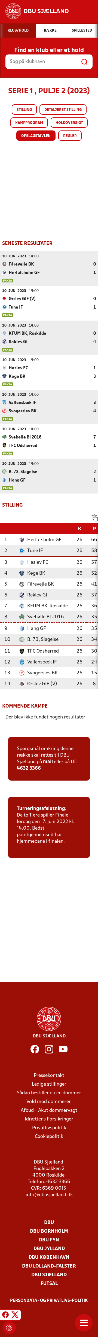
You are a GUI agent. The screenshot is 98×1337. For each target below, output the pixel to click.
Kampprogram (29, 123)
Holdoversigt (69, 123)
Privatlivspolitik (49, 1128)
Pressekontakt (49, 1075)
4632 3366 (29, 768)
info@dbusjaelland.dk (49, 1195)
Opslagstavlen (36, 136)
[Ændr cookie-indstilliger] (9, 1327)
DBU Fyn (49, 1240)
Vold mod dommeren (49, 1102)
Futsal (49, 1283)
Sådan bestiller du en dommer (49, 1093)
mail (48, 762)
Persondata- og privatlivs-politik (49, 1301)
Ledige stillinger (49, 1084)
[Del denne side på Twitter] (15, 1315)
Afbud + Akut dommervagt (49, 1110)
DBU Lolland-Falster (49, 1266)
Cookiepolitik (49, 1136)
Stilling (24, 110)
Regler (70, 136)
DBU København (49, 1257)
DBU (49, 1222)
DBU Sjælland (49, 1275)
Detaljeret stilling (63, 110)
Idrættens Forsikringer (49, 1119)
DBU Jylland (49, 1249)
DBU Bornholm (49, 1231)
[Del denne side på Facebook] (5, 1315)
